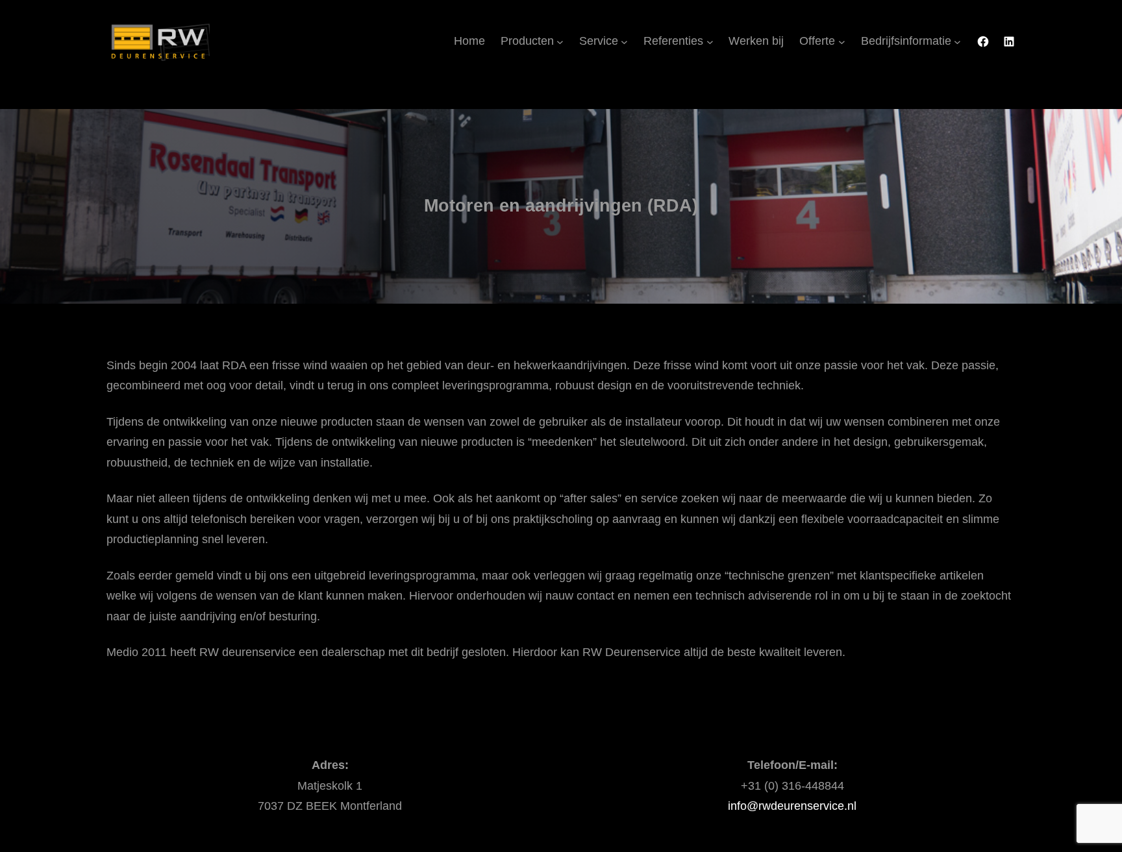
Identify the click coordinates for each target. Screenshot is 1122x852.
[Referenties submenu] (710, 41)
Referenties (673, 40)
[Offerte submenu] (841, 41)
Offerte (817, 40)
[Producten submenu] (560, 41)
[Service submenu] (624, 41)
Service (598, 40)
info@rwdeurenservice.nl (792, 805)
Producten (527, 40)
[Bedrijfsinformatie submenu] (957, 41)
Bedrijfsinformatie (906, 40)
